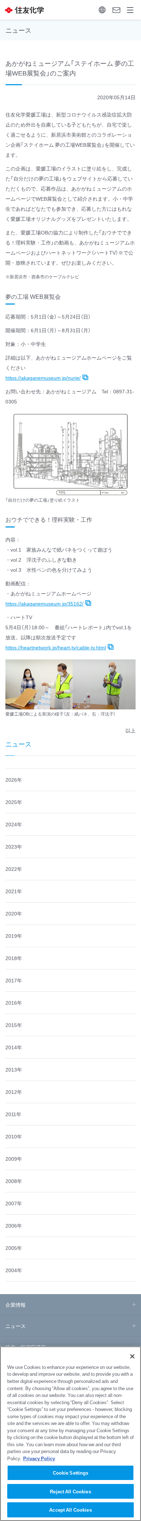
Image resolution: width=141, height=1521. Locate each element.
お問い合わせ (116, 10)
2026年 (13, 779)
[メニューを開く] (130, 10)
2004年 (13, 1270)
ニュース (18, 744)
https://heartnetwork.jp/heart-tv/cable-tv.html (55, 647)
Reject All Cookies (70, 1491)
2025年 (13, 801)
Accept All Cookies (70, 1509)
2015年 (13, 1024)
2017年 (13, 980)
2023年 (13, 846)
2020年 (13, 913)
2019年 (13, 935)
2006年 (13, 1225)
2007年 (13, 1203)
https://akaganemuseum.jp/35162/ (44, 603)
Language (102, 10)
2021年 (13, 891)
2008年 (13, 1180)
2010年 (13, 1136)
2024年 (13, 824)
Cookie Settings (71, 1472)
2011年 (13, 1114)
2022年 (13, 868)
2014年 (13, 1047)
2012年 (13, 1091)
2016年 (13, 1002)
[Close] (132, 1356)
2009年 (13, 1158)
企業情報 (15, 1304)
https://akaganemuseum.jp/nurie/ (43, 377)
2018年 (13, 958)
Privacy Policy (39, 1458)
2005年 (13, 1247)
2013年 (13, 1069)
